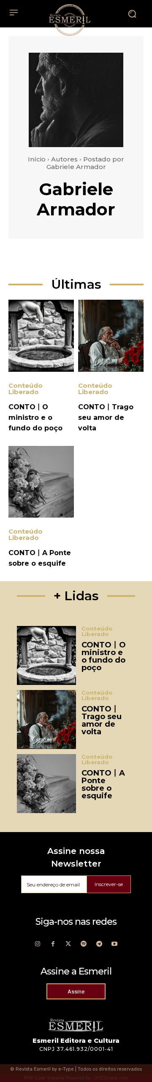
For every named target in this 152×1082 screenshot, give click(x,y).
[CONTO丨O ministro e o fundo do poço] (41, 336)
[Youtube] (114, 944)
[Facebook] (53, 944)
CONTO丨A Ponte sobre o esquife (103, 784)
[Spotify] (84, 944)
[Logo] (70, 19)
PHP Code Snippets (44, 1077)
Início (37, 159)
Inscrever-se (109, 884)
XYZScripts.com (111, 1077)
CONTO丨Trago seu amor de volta (105, 417)
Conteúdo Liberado (25, 388)
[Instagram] (37, 944)
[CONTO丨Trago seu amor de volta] (111, 336)
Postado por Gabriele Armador (85, 163)
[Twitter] (68, 944)
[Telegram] (99, 944)
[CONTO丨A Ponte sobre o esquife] (41, 482)
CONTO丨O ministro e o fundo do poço (35, 417)
